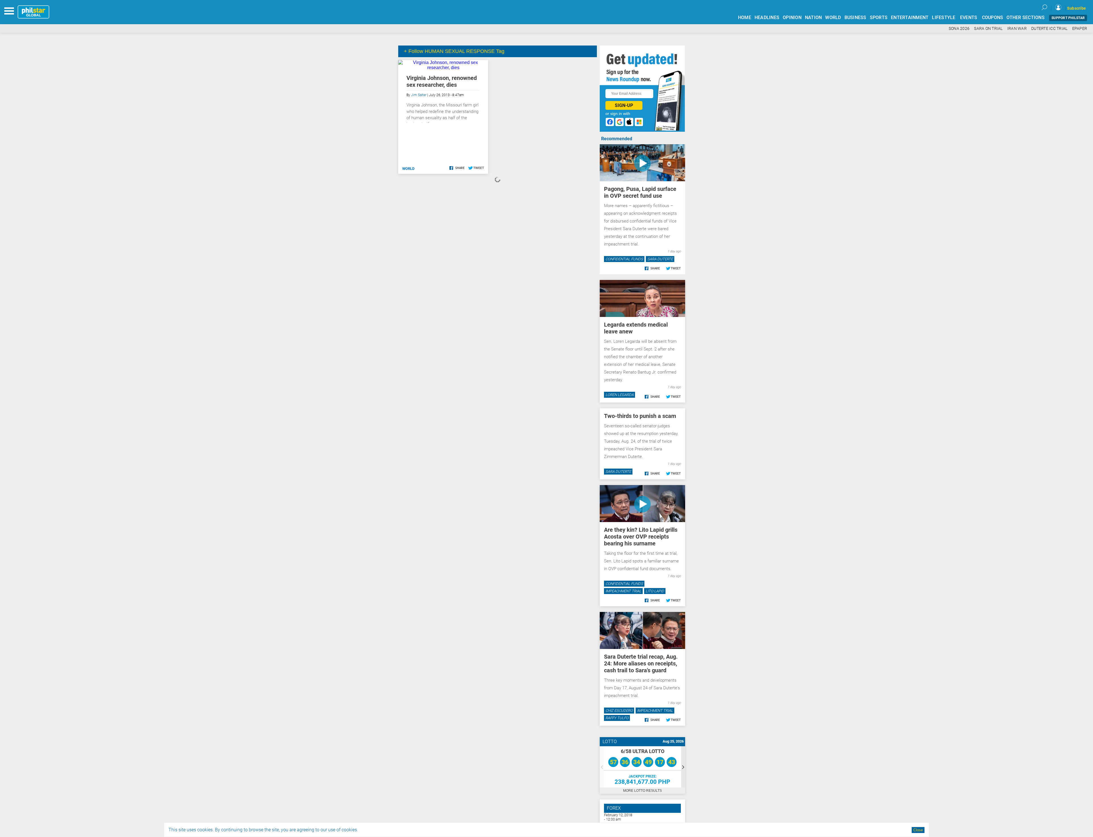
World (408, 168)
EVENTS (968, 17)
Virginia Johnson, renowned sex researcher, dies (441, 81)
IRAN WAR (1017, 28)
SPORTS (879, 17)
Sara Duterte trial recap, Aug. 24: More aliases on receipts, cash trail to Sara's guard (641, 663)
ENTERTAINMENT (909, 17)
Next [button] (683, 766)
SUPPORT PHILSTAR (1068, 18)
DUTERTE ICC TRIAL (1049, 28)
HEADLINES (767, 17)
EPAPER (1079, 28)
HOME (744, 17)
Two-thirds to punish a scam (640, 416)
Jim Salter (418, 95)
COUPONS (992, 17)
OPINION (792, 17)
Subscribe (1076, 8)
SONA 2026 (959, 28)
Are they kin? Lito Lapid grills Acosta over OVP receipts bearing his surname (640, 536)
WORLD (833, 17)
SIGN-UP (624, 105)
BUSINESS (855, 17)
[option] (642, 766)
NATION (813, 17)
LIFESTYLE (943, 17)
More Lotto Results (642, 791)
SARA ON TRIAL (988, 28)
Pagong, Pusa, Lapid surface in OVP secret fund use (640, 192)
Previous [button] (602, 766)
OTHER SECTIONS (1025, 17)
